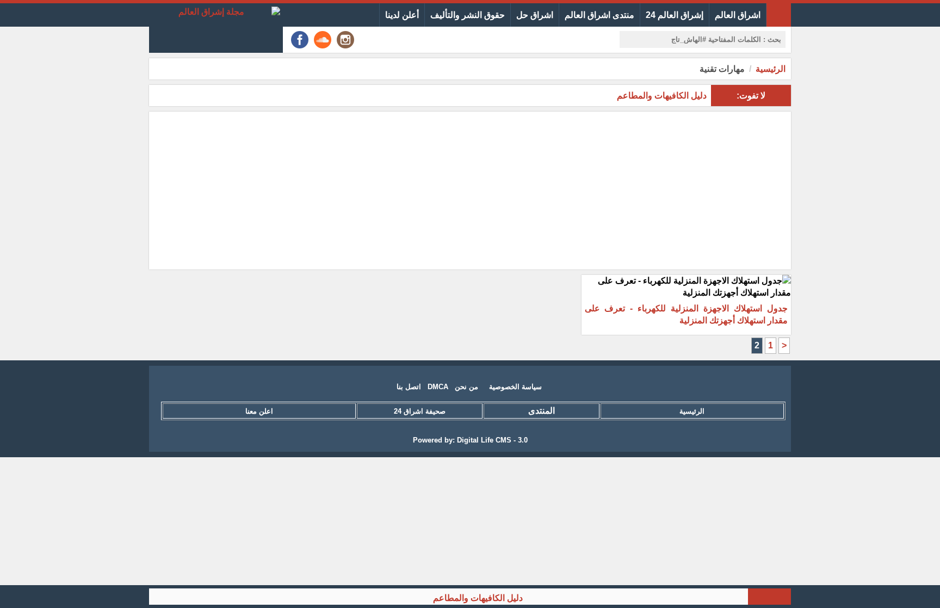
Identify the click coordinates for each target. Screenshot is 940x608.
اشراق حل (534, 15)
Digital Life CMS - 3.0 (492, 440)
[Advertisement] (470, 190)
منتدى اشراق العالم (599, 15)
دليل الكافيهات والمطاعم (486, 598)
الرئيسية (771, 68)
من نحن (466, 387)
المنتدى (541, 410)
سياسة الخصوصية (515, 387)
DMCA (438, 387)
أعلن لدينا (402, 15)
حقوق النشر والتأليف (467, 15)
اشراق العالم (737, 15)
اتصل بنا (409, 387)
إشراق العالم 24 (674, 15)
